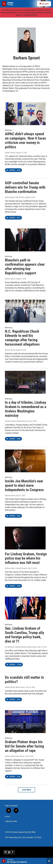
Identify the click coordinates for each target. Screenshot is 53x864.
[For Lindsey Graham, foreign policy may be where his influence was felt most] (25, 538)
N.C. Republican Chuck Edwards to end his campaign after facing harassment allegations (22, 337)
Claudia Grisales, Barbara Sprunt (16, 421)
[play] (3, 861)
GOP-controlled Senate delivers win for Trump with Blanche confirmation (25, 187)
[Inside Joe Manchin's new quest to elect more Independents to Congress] (25, 460)
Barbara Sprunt (10, 153)
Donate (45, 4)
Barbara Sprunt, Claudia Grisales (16, 568)
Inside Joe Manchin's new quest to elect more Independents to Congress (24, 485)
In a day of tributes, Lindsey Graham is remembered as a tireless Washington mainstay (25, 408)
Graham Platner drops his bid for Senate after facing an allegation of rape (24, 746)
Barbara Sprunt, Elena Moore (15, 756)
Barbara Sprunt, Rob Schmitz (14, 197)
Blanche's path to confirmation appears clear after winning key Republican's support (25, 266)
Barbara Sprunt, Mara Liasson (15, 687)
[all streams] (49, 861)
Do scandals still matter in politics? (24, 679)
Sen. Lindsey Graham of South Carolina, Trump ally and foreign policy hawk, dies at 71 (24, 634)
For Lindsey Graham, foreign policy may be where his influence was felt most (26, 558)
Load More (26, 790)
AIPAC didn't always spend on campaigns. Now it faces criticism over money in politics (25, 140)
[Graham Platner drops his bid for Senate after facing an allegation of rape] (25, 721)
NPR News (8, 130)
